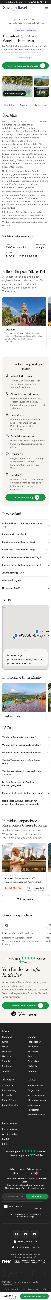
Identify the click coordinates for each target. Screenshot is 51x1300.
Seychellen (33, 1061)
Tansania (6, 1071)
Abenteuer (7, 1085)
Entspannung (9, 1090)
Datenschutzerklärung (24, 1217)
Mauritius (7, 1051)
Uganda (32, 1071)
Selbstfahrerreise (36, 1114)
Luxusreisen (34, 1105)
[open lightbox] (41, 81)
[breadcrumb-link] (14, 19)
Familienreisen (35, 1085)
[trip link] (24, 867)
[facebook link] (17, 1234)
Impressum (25, 1292)
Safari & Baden (9, 1100)
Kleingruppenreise (37, 1100)
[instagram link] (26, 1234)
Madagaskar (34, 1041)
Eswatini (32, 1037)
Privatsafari (33, 1109)
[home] (21, 8)
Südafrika (33, 1066)
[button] (46, 8)
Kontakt (6, 1139)
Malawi (5, 1046)
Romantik (7, 1095)
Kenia (5, 1041)
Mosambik (33, 1051)
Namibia (6, 1056)
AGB (45, 1289)
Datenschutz (33, 1289)
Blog (4, 1143)
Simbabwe (7, 1066)
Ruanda (32, 1056)
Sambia (6, 1061)
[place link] (24, 324)
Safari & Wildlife (10, 1105)
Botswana (7, 1037)
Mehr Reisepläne (25, 899)
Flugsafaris (33, 1090)
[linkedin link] (34, 1234)
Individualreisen (36, 1095)
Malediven (33, 1046)
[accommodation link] (24, 701)
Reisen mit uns (9, 1129)
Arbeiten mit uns (10, 1134)
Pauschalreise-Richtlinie (15, 1289)
